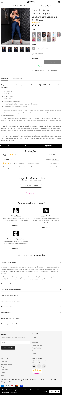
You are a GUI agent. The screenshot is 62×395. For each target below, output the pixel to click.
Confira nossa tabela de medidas (28, 104)
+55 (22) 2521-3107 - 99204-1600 (41, 361)
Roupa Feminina (36, 348)
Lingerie (34, 340)
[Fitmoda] (31, 2)
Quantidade (35, 58)
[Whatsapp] (44, 366)
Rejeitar (45, 391)
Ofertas (34, 353)
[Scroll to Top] (59, 386)
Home (10, 6)
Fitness (34, 337)
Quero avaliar (53, 154)
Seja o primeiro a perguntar (31, 186)
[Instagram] (39, 366)
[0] (59, 2)
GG (47, 48)
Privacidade (4, 370)
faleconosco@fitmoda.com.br (40, 363)
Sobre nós (4, 361)
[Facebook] (34, 366)
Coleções (34, 351)
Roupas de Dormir (37, 345)
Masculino (35, 342)
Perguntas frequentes (6, 367)
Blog (2, 375)
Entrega (3, 372)
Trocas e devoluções (6, 364)
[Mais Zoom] (27, 11)
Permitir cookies (54, 391)
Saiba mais (15, 225)
